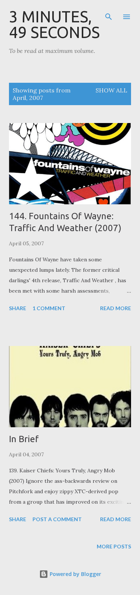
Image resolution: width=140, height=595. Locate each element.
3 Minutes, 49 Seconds (54, 24)
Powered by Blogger (74, 573)
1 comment (48, 308)
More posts (114, 546)
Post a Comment (57, 519)
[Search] (108, 13)
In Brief (24, 439)
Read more (115, 308)
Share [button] (17, 308)
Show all (111, 90)
